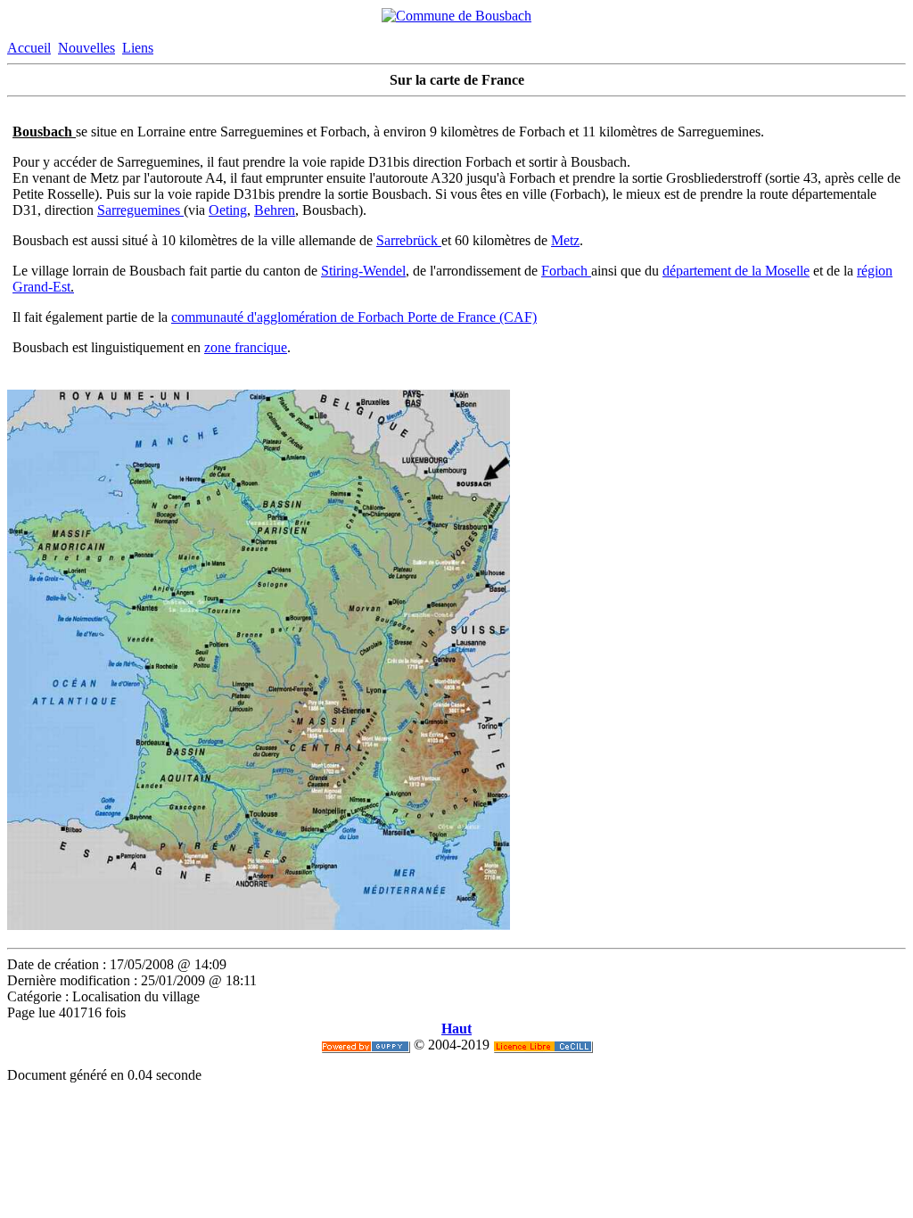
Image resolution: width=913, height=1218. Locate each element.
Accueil (29, 47)
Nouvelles (86, 47)
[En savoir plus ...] (543, 1044)
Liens (137, 47)
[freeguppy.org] (365, 1044)
